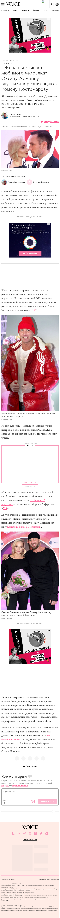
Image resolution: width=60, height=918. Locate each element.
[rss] (13, 833)
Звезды (4, 61)
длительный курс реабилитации (24, 526)
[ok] (35, 833)
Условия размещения (8, 879)
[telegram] (24, 833)
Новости (14, 61)
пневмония (26, 127)
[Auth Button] (57, 4)
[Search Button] (52, 4)
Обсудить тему (51, 121)
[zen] (30, 833)
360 (34, 310)
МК (5, 508)
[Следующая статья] (30, 811)
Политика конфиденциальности (49, 879)
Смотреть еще (30, 483)
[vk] (18, 833)
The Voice (13, 4)
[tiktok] (41, 833)
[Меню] (2, 4)
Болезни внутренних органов (41, 127)
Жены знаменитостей (13, 127)
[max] (46, 833)
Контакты (30, 839)
